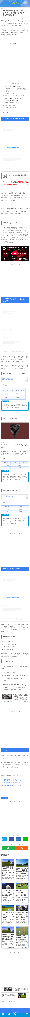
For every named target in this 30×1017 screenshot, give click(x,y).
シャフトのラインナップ (11, 105)
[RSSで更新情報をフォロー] (21, 848)
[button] (26, 483)
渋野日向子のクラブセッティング (14, 785)
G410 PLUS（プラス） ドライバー (15, 98)
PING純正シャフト (11, 107)
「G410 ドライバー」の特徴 (12, 86)
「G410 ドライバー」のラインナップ (14, 95)
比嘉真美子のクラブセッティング (14, 780)
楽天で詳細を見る (7, 379)
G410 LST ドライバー (12, 100)
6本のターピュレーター (12, 93)
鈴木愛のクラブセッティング (12, 782)
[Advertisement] (15, 59)
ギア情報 (5, 798)
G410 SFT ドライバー (12, 102)
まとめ (6, 112)
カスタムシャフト (11, 110)
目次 (12, 83)
